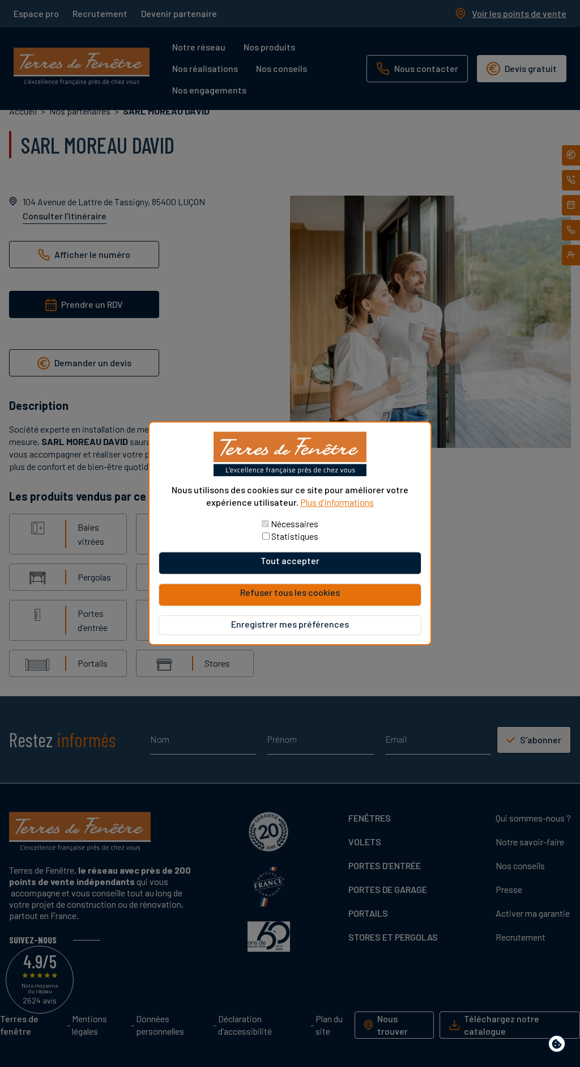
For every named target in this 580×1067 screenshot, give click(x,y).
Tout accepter (290, 561)
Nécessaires (294, 524)
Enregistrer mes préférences (290, 624)
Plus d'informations (337, 502)
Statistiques (294, 536)
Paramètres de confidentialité (559, 1046)
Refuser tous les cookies (290, 592)
